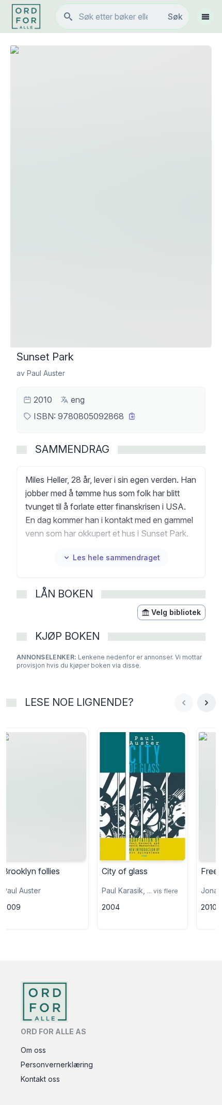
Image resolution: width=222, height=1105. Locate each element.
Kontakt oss (40, 1079)
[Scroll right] (206, 702)
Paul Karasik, (123, 890)
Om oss (33, 1050)
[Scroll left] (184, 702)
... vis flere (162, 891)
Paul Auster (46, 373)
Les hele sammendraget (116, 557)
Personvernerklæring (57, 1064)
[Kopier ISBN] (132, 416)
